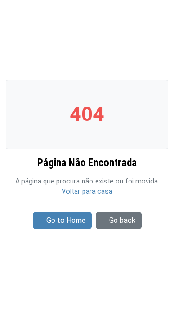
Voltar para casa (87, 191)
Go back (122, 220)
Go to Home (66, 220)
